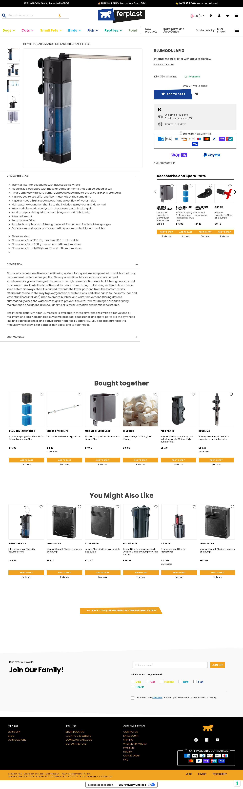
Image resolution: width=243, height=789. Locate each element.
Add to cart (166, 232)
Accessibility (220, 773)
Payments (128, 747)
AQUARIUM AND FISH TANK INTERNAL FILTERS (61, 44)
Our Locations (17, 739)
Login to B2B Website (78, 735)
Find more (166, 236)
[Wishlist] (227, 16)
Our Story (14, 732)
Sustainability (205, 30)
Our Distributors (76, 743)
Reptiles (111, 30)
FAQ (125, 759)
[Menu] (237, 30)
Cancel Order (131, 755)
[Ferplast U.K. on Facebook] (204, 740)
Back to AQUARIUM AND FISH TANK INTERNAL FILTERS (123, 610)
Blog (11, 735)
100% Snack (221, 30)
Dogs (7, 30)
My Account (130, 735)
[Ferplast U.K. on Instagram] (196, 740)
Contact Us (130, 732)
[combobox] (37, 15)
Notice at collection (100, 784)
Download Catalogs (79, 739)
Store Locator (75, 732)
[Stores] (211, 16)
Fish (90, 30)
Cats (25, 30)
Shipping (128, 739)
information (157, 697)
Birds (72, 30)
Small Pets (49, 30)
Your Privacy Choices (132, 784)
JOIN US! (217, 665)
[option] (46, 3)
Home (27, 44)
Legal (189, 773)
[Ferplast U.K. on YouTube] (215, 740)
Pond (133, 30)
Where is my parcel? (135, 743)
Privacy (202, 773)
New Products (151, 30)
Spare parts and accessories (173, 30)
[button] (60, 15)
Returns (128, 751)
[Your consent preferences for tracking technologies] (237, 783)
